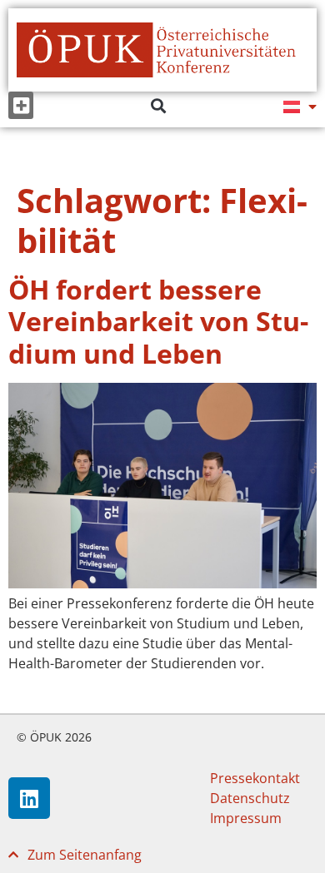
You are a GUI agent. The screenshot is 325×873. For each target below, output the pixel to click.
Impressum (246, 818)
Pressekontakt (255, 778)
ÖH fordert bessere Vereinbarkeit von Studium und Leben (158, 321)
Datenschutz (250, 798)
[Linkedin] (29, 798)
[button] (20, 105)
